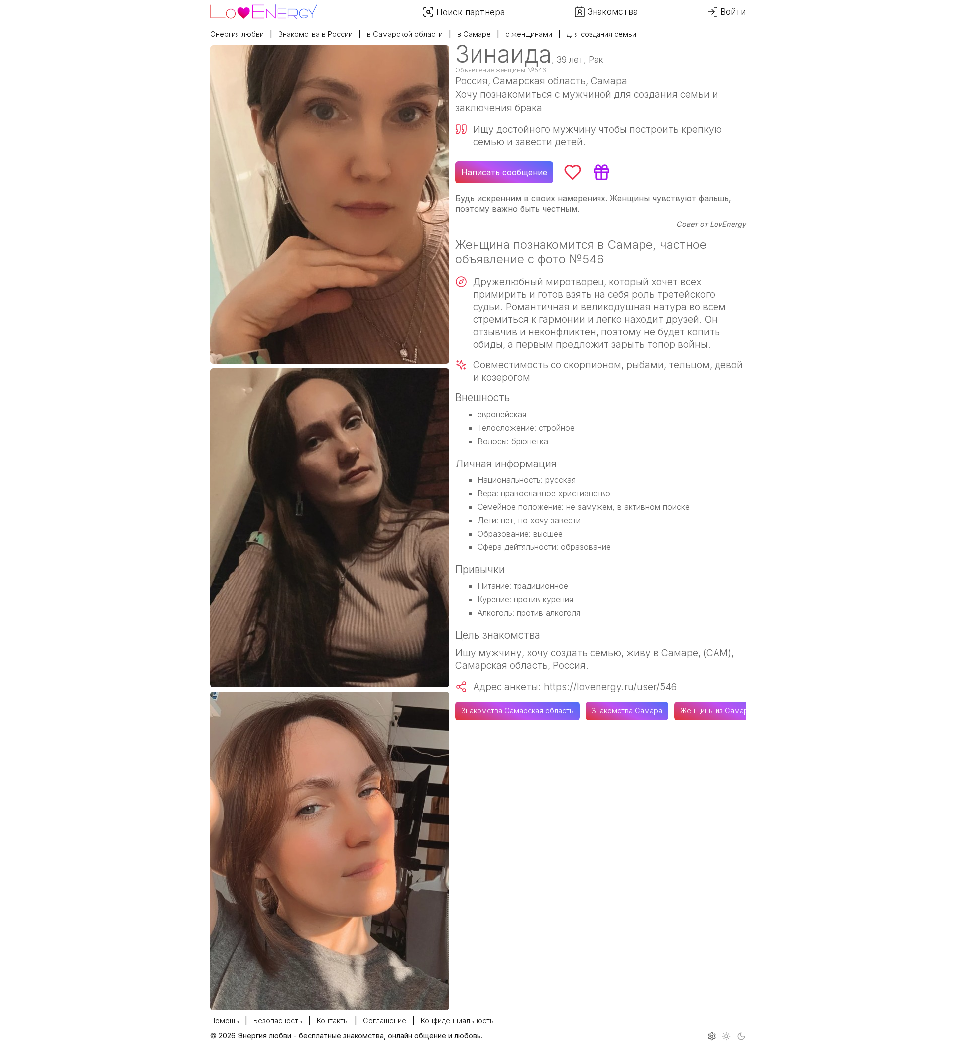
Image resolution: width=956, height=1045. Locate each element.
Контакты (333, 1020)
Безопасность (277, 1020)
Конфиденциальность (457, 1020)
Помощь (224, 1020)
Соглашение (384, 1020)
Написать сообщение (504, 172)
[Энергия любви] (263, 9)
